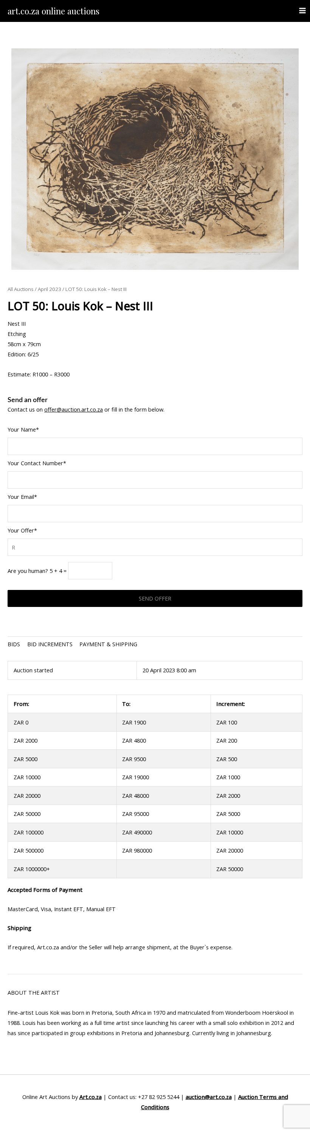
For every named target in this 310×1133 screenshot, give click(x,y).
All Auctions (21, 289)
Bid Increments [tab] (50, 644)
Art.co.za (90, 1096)
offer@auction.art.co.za (73, 409)
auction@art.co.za (209, 1096)
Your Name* (23, 429)
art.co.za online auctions (53, 11)
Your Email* (22, 496)
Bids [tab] (14, 644)
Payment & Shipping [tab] (108, 644)
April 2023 (49, 289)
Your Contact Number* (37, 463)
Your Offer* (22, 530)
